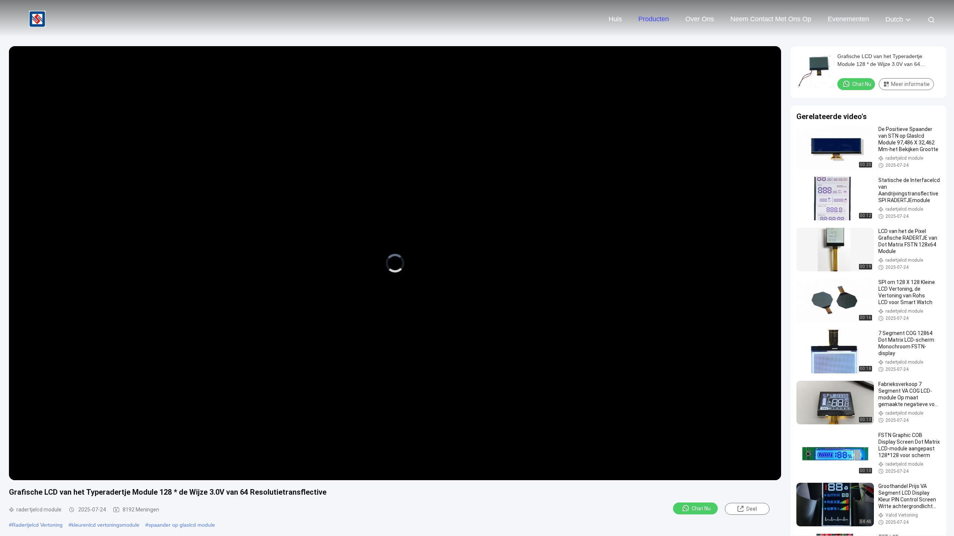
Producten (653, 19)
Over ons (699, 19)
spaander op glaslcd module (181, 525)
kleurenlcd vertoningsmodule (105, 525)
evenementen (848, 19)
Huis (615, 19)
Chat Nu (701, 508)
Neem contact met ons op (770, 19)
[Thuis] (37, 19)
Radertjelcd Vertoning (37, 525)
